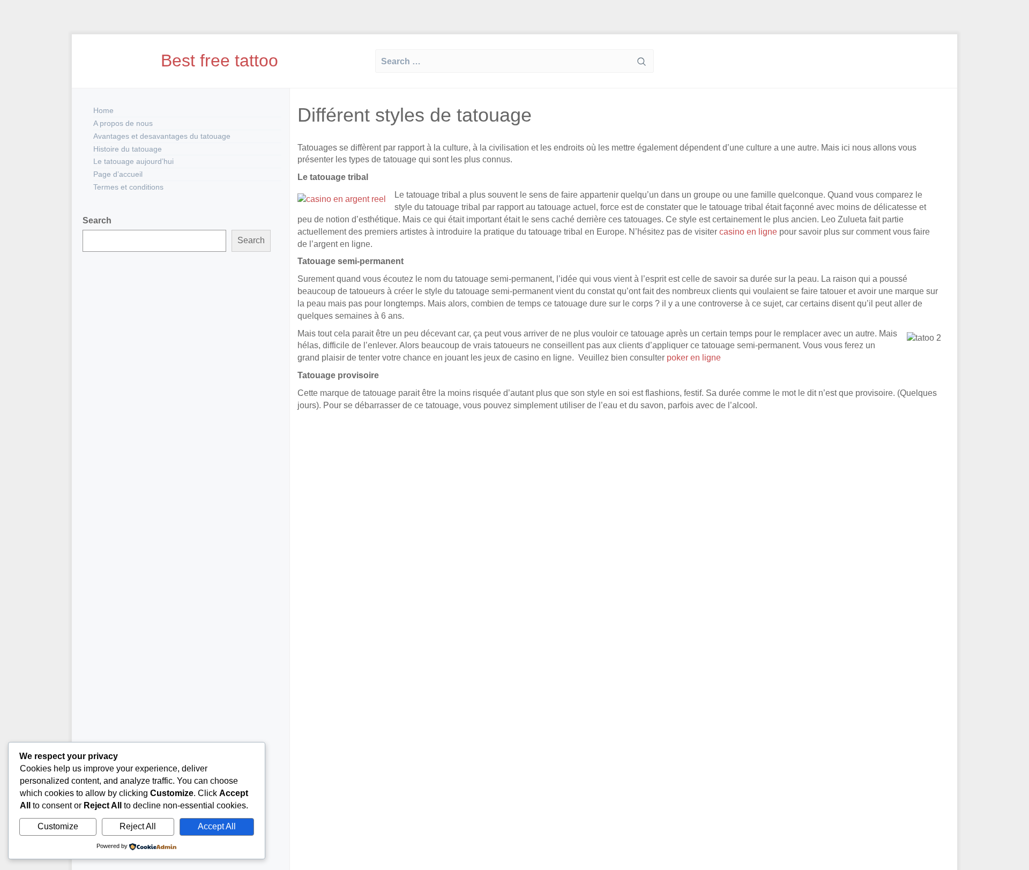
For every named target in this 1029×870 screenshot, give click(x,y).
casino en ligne (748, 231)
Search (97, 220)
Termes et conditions (128, 187)
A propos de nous (123, 123)
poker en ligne (693, 357)
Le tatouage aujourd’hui (133, 161)
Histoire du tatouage (127, 149)
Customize (58, 826)
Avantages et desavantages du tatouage (161, 136)
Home (103, 110)
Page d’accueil (118, 174)
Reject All (138, 826)
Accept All (217, 826)
